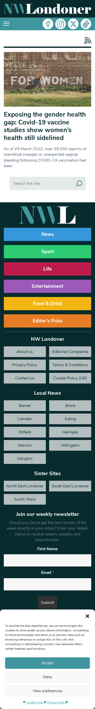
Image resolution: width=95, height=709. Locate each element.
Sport (47, 251)
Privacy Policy (56, 702)
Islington (24, 458)
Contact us (24, 378)
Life (47, 269)
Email (47, 573)
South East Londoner (70, 486)
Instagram (60, 24)
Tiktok (86, 24)
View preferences (47, 690)
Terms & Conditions (70, 365)
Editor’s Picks (48, 321)
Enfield (25, 432)
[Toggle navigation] (6, 24)
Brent (70, 405)
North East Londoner (25, 486)
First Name (47, 549)
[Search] (79, 183)
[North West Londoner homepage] (47, 9)
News (47, 234)
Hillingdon (70, 445)
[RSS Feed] (86, 40)
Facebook (48, 24)
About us (24, 352)
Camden (24, 419)
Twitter (73, 24)
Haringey (70, 432)
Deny (47, 676)
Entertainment (47, 286)
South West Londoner (24, 501)
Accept (47, 662)
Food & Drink (47, 303)
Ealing (70, 419)
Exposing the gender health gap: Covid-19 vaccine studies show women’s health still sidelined (45, 126)
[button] (87, 615)
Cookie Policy (35, 702)
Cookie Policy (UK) (70, 378)
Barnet (25, 405)
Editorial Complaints (70, 352)
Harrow (25, 445)
